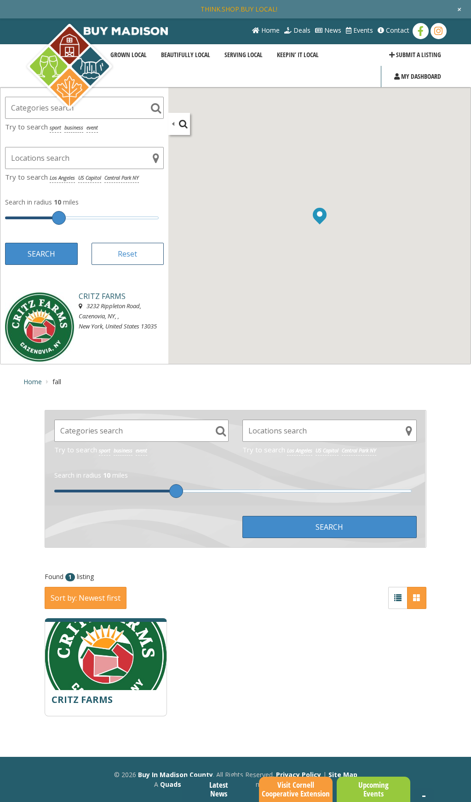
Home (269, 30)
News (331, 30)
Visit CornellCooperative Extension (296, 789)
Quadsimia (177, 784)
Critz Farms (82, 699)
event (92, 127)
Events (362, 30)
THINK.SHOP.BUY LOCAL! (239, 9)
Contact (396, 30)
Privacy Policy (298, 774)
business (73, 127)
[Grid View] (416, 598)
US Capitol (89, 177)
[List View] (398, 598)
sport (55, 127)
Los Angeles (62, 177)
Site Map (342, 774)
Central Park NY (121, 177)
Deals (301, 30)
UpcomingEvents (373, 789)
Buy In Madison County (175, 774)
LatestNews (218, 789)
